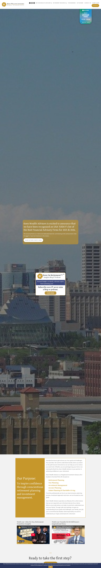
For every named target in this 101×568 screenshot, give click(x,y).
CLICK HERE (50, 293)
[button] (52, 275)
